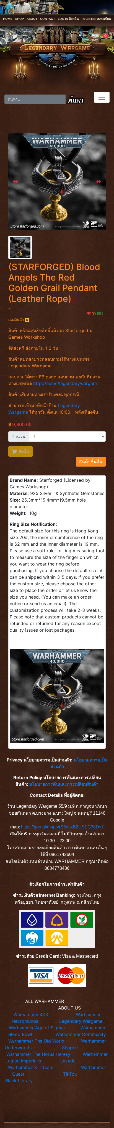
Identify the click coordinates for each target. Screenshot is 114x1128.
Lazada (68, 1061)
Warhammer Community (81, 1034)
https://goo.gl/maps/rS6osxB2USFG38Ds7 (62, 827)
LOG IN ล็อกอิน (68, 19)
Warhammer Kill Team (30, 1067)
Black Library (19, 1080)
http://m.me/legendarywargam (65, 383)
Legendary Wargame (80, 1021)
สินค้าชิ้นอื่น (90, 461)
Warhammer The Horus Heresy (38, 1054)
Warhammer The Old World (36, 1041)
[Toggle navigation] (102, 97)
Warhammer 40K (31, 1014)
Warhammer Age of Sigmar (37, 1027)
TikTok (70, 1074)
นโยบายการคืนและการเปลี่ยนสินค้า (64, 784)
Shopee (70, 1047)
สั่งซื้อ (23, 451)
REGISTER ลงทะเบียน (96, 19)
